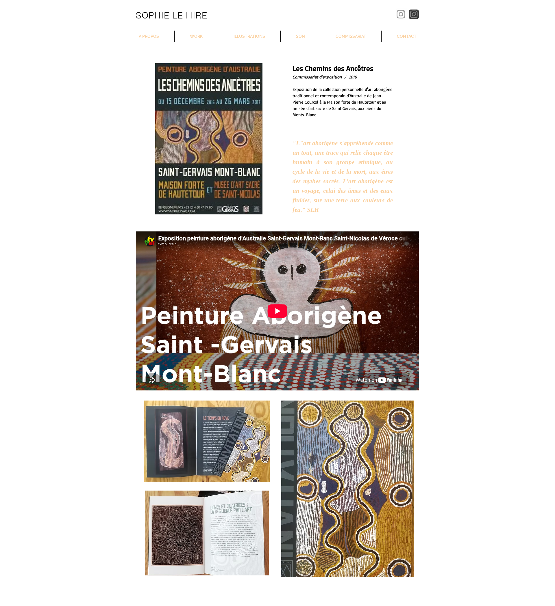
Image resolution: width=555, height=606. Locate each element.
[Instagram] (401, 14)
